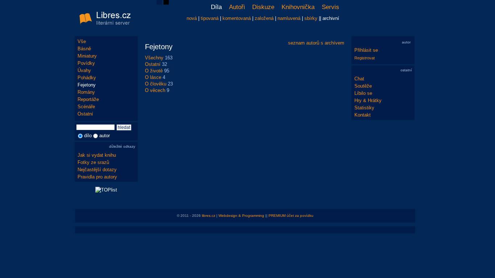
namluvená (289, 18)
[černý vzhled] (166, 3)
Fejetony (87, 85)
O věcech (155, 90)
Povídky (86, 63)
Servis (330, 7)
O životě (154, 70)
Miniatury (87, 56)
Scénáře (86, 106)
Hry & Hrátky (368, 100)
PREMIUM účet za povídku (291, 216)
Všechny (154, 57)
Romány (86, 92)
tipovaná (210, 18)
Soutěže (363, 86)
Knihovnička (298, 7)
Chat (359, 78)
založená (264, 18)
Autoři (237, 7)
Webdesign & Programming (241, 216)
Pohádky (87, 77)
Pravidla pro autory (97, 177)
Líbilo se (363, 93)
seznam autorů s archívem (316, 43)
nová (192, 18)
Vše (82, 41)
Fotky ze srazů (93, 162)
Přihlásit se (366, 50)
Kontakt (362, 115)
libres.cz (208, 216)
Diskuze (263, 7)
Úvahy (84, 70)
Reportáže (88, 99)
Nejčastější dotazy (97, 169)
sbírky (310, 18)
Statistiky (364, 107)
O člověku (155, 84)
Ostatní (85, 114)
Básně (84, 48)
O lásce (153, 77)
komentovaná (236, 18)
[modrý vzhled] (159, 3)
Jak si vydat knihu (97, 155)
